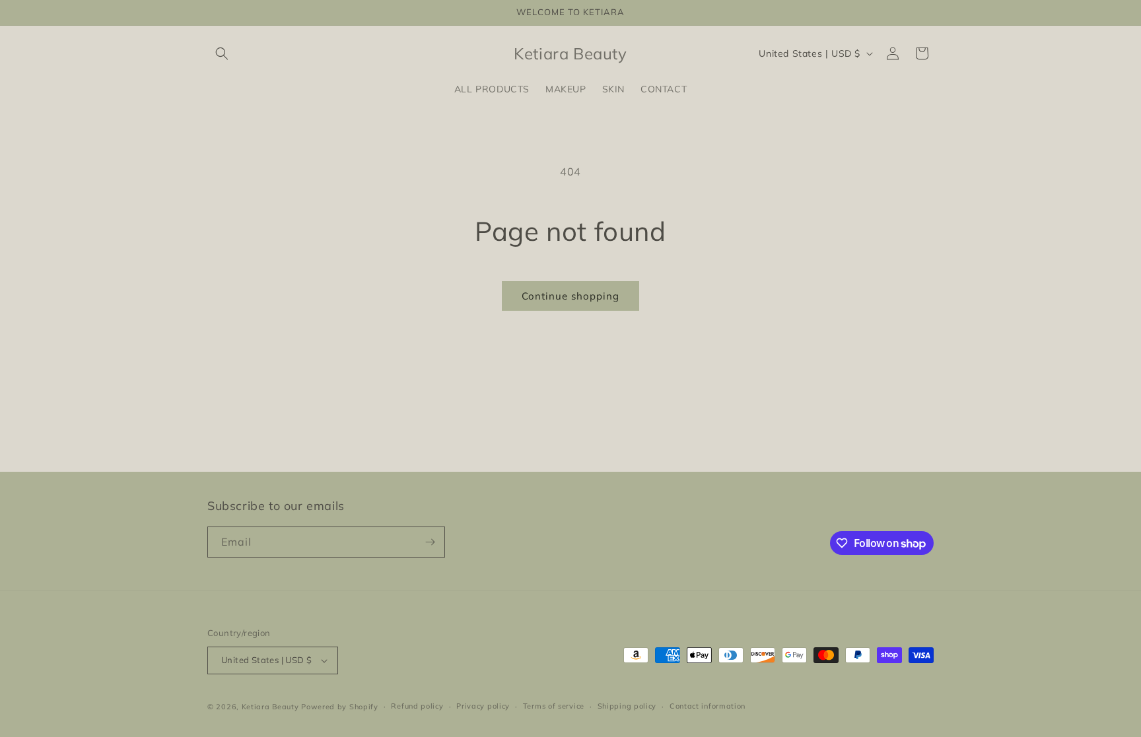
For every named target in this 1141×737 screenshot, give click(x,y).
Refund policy (417, 706)
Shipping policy (627, 706)
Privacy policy (483, 706)
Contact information (707, 706)
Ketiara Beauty (270, 706)
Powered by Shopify (339, 706)
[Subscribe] (429, 542)
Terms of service (553, 706)
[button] (221, 53)
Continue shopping (570, 296)
